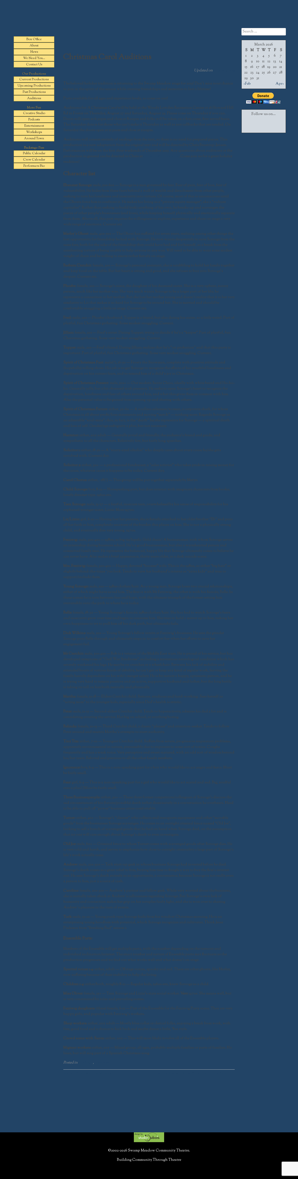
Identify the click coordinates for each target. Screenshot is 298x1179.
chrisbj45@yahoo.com (161, 156)
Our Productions (34, 74)
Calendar (102, 1062)
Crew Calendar (34, 159)
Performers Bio (34, 166)
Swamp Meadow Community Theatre (149, 22)
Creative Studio (34, 113)
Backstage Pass (34, 148)
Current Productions (34, 79)
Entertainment (34, 126)
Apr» (279, 84)
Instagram (276, 123)
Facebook (251, 123)
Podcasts (34, 119)
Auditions (34, 98)
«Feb (247, 84)
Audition (85, 1062)
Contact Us (34, 64)
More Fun (34, 107)
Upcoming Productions (34, 86)
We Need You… (34, 58)
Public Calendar (34, 153)
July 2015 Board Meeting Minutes (87, 1073)
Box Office (34, 39)
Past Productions (34, 92)
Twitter (263, 123)
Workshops (34, 132)
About (34, 45)
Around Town (34, 138)
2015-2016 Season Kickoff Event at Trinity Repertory (195, 1073)
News (34, 52)
